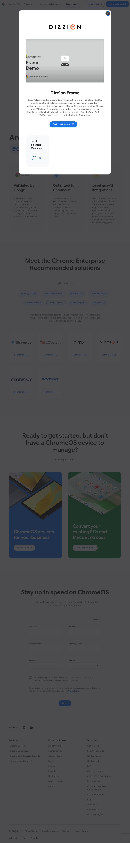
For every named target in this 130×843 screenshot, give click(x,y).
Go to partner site (65, 125)
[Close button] (107, 13)
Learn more (38, 158)
